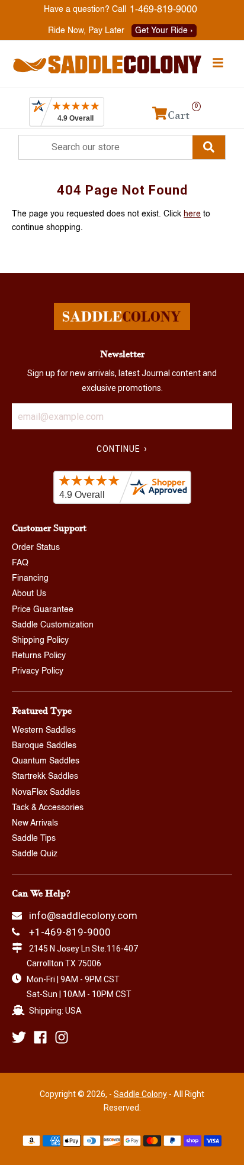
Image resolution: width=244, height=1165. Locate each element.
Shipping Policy (40, 640)
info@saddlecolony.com (83, 915)
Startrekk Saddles (45, 776)
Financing (30, 578)
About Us (29, 594)
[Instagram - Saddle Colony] (61, 1037)
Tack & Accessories (48, 808)
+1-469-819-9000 (70, 932)
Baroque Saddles (44, 746)
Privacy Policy (37, 671)
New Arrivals (35, 823)
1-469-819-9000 (163, 10)
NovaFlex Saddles (46, 792)
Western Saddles (44, 730)
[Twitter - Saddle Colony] (19, 1037)
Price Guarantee (42, 610)
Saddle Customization (53, 625)
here (192, 214)
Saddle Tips (34, 838)
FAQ (20, 563)
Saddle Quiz (34, 854)
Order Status (36, 547)
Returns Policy (39, 656)
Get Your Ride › (164, 31)
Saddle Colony (140, 1094)
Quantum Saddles (45, 761)
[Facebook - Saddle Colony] (40, 1037)
